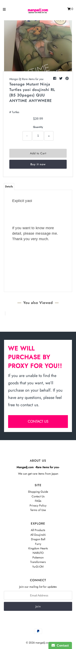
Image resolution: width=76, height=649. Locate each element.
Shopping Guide (38, 492)
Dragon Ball (38, 539)
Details (9, 186)
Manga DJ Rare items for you (26, 79)
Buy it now (38, 164)
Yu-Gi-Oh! (38, 567)
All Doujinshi (38, 535)
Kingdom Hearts (38, 548)
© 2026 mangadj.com (38, 643)
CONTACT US (38, 421)
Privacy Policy (38, 505)
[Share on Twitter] (61, 78)
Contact (62, 645)
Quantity (38, 127)
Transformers (38, 562)
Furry (38, 544)
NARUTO (38, 553)
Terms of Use (38, 510)
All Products (38, 530)
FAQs (38, 501)
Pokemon (38, 557)
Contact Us (38, 496)
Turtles (15, 112)
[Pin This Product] (67, 78)
